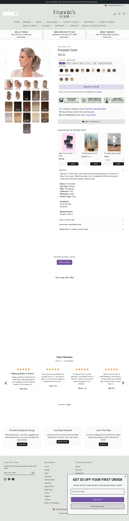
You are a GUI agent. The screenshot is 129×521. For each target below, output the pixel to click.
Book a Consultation (94, 26)
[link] (68, 142)
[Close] (125, 476)
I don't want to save (97, 506)
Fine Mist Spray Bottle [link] (112, 153)
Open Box (89, 22)
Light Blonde (83, 70)
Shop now (21, 37)
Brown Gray (61, 79)
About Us (78, 470)
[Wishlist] (120, 14)
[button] (60, 163)
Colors (46, 26)
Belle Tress (30, 26)
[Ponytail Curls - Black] (7, 339)
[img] (26, 389)
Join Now (22, 444)
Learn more (91, 115)
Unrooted (108, 63)
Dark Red (77, 70)
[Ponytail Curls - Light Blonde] (24, 339)
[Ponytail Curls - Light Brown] (26, 339)
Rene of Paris (107, 22)
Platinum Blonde (104, 70)
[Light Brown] (29, 339)
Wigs (39, 22)
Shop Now (107, 37)
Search (77, 466)
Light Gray (93, 70)
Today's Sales (71, 22)
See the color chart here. (96, 109)
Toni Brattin (64, 47)
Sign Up (103, 444)
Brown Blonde (67, 70)
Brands (27, 22)
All (62, 63)
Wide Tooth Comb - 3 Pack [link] (67, 154)
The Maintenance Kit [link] (89, 153)
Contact (74, 26)
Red (94, 63)
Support (60, 26)
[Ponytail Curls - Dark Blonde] (16, 339)
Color (67, 60)
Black (81, 63)
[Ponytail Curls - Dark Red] (21, 339)
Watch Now (63, 441)
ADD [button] (73, 164)
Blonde (75, 63)
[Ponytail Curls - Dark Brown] (18, 339)
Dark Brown (72, 70)
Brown (68, 63)
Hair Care (52, 22)
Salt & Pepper (114, 70)
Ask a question (66, 220)
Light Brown (88, 70)
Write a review (64, 262)
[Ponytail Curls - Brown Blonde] (10, 339)
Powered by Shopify (64, 513)
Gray (88, 63)
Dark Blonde (67, 79)
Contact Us (79, 473)
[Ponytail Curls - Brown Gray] (13, 339)
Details (63, 170)
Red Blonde (109, 70)
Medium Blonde (72, 79)
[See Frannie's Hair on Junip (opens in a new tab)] (69, 405)
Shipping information (70, 224)
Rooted (101, 63)
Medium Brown (98, 70)
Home (17, 22)
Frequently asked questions (73, 229)
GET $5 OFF (97, 500)
